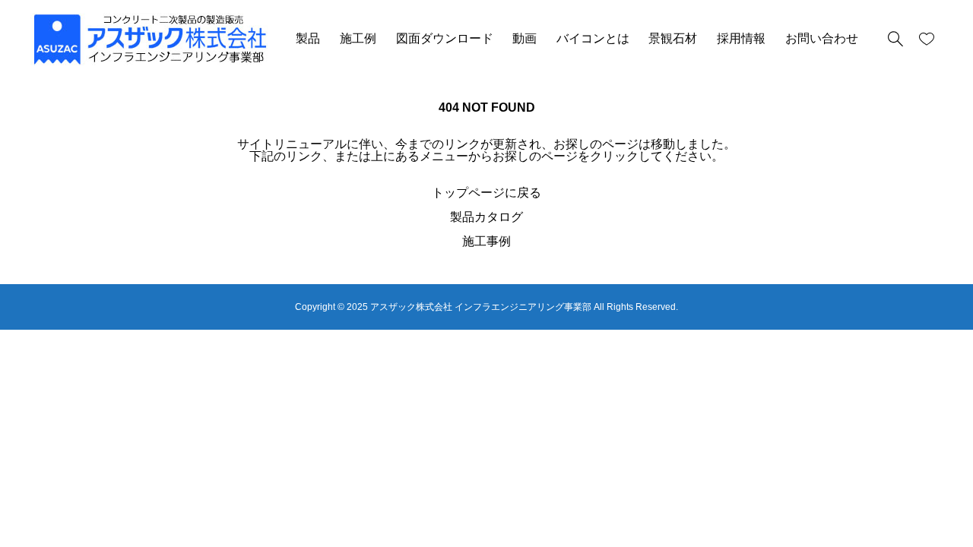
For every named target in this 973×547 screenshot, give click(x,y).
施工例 (358, 38)
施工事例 (486, 241)
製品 (308, 38)
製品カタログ (486, 216)
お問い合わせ (821, 38)
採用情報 (741, 38)
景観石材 (672, 38)
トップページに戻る (486, 192)
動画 (524, 38)
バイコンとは (592, 38)
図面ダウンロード (444, 38)
